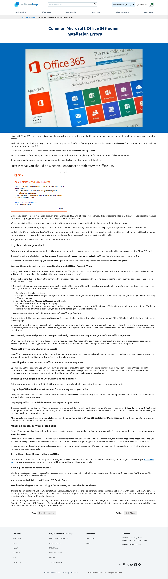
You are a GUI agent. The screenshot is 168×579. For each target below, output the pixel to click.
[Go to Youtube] (131, 565)
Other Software (122, 12)
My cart (15, 548)
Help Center (90, 538)
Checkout (16, 553)
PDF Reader (71, 12)
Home (22, 17)
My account (17, 538)
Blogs (88, 543)
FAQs (14, 557)
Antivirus (96, 12)
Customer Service (55, 553)
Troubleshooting (30, 17)
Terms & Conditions (52, 572)
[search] (95, 5)
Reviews (52, 557)
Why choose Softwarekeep (58, 538)
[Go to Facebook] (120, 565)
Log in (15, 543)
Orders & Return (55, 543)
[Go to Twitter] (128, 565)
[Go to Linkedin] (135, 565)
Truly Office (20, 12)
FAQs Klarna (53, 548)
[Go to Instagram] (124, 565)
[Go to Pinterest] (139, 565)
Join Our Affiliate (55, 562)
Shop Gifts (148, 12)
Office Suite (46, 12)
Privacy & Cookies (70, 572)
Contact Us (17, 562)
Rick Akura (130, 513)
